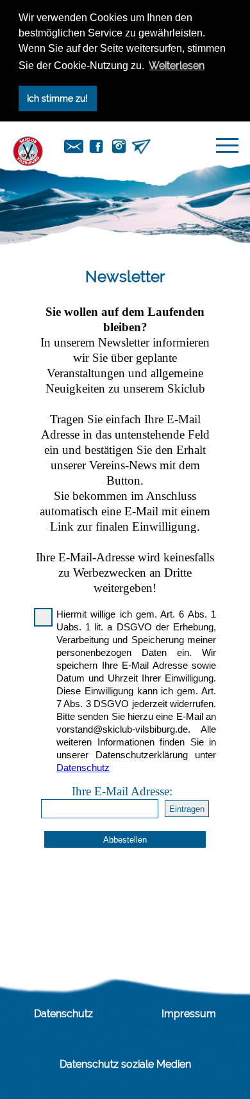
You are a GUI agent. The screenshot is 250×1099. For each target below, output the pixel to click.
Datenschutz (63, 1014)
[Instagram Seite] (118, 145)
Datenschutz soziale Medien (125, 1064)
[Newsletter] (141, 145)
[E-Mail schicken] (73, 145)
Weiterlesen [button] (176, 65)
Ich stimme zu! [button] (57, 98)
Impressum (189, 1014)
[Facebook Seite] (96, 145)
